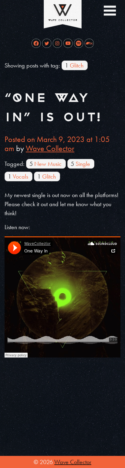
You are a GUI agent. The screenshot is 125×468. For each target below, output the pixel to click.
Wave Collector (50, 148)
